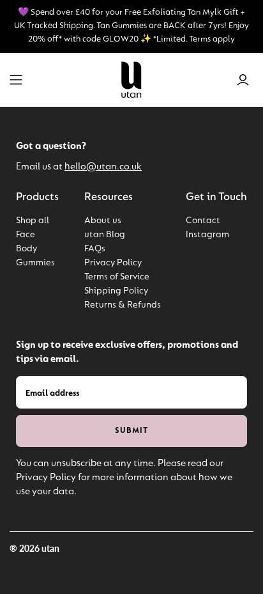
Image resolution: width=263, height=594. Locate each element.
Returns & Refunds (122, 305)
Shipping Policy (116, 291)
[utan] (131, 79)
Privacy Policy (113, 263)
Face (25, 235)
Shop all (32, 221)
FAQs (94, 249)
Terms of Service (116, 277)
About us (102, 221)
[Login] (243, 80)
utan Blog (104, 235)
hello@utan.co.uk (103, 167)
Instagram (207, 235)
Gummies (35, 263)
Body (26, 249)
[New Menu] (16, 80)
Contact (203, 221)
